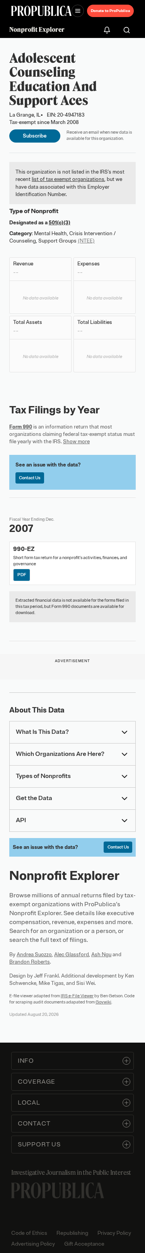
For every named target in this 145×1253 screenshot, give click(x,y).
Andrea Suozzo (34, 954)
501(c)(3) (59, 222)
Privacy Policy (114, 1233)
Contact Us (29, 477)
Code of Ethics (29, 1233)
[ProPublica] (41, 11)
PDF (21, 574)
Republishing (72, 1233)
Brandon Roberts (29, 962)
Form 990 (20, 426)
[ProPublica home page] (57, 1190)
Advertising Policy (33, 1244)
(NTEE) (86, 241)
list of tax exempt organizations (68, 179)
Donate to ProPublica (110, 10)
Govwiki (103, 1002)
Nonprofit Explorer (37, 29)
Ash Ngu (101, 954)
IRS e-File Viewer (77, 995)
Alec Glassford (71, 954)
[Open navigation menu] (78, 11)
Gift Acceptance (84, 1244)
